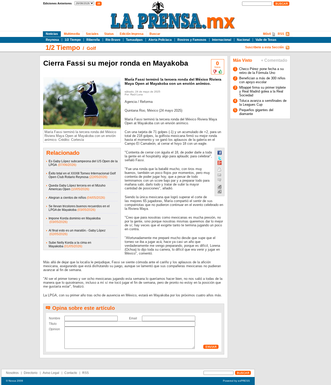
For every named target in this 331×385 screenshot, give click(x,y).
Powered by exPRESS (236, 380)
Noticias (52, 34)
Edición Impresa (132, 34)
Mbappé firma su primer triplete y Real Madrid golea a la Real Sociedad (262, 91)
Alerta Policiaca (160, 40)
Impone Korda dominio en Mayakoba (75, 218)
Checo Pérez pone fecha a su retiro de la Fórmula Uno (261, 71)
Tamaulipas (134, 40)
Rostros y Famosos (191, 40)
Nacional (243, 40)
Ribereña (93, 40)
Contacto (70, 373)
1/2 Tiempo (73, 40)
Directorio (30, 373)
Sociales (92, 34)
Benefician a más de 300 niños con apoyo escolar (262, 80)
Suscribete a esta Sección (264, 47)
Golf (91, 48)
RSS (281, 34)
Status (109, 34)
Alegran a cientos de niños (67, 197)
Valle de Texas (265, 40)
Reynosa (52, 40)
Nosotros (12, 373)
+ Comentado (274, 60)
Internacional (221, 40)
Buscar (154, 34)
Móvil (267, 34)
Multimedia (72, 34)
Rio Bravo (113, 40)
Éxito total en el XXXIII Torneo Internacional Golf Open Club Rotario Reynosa (82, 175)
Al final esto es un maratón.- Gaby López (77, 230)
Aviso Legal (51, 373)
